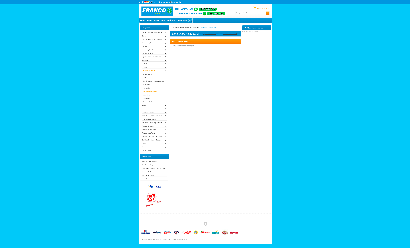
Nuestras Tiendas (159, 20)
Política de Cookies (148, 175)
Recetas (149, 20)
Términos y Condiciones (149, 161)
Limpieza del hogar (192, 27)
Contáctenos (171, 20)
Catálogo (181, 27)
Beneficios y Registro (148, 165)
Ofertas (142, 20)
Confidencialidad (167, 239)
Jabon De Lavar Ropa (208, 27)
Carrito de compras (263, 8)
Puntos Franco (182, 20)
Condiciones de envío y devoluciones (153, 168)
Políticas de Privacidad (149, 172)
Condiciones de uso (180, 239)
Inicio (175, 27)
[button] (267, 13)
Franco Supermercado (148, 239)
